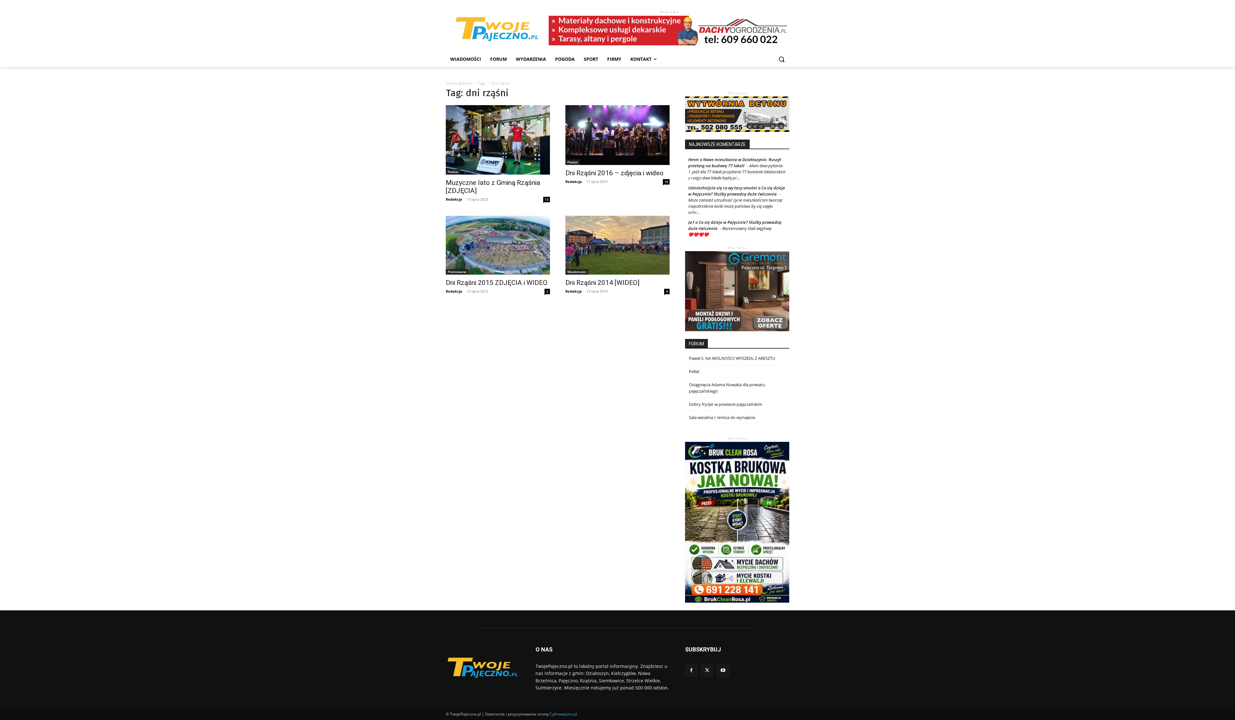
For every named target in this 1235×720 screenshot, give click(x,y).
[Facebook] (691, 670)
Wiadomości (576, 271)
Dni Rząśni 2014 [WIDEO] (602, 283)
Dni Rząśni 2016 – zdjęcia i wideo (614, 173)
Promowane (457, 271)
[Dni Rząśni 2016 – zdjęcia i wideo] (617, 135)
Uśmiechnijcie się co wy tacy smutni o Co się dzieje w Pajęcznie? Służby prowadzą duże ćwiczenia (736, 191)
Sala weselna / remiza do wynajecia (722, 417)
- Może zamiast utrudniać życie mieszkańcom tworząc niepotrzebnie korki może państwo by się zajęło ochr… (735, 203)
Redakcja (454, 199)
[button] (781, 59)
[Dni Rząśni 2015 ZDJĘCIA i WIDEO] (498, 245)
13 (547, 199)
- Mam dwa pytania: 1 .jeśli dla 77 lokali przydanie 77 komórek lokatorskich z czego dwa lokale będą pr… (737, 172)
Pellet (694, 371)
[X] (707, 670)
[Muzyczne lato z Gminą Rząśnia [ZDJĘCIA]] (498, 140)
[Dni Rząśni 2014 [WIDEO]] (617, 245)
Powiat (453, 171)
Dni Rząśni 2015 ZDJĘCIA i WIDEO (496, 283)
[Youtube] (723, 670)
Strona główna (458, 83)
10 (666, 181)
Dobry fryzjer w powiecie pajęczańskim (725, 404)
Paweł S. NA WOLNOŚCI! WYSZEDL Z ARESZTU (732, 358)
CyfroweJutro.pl (563, 714)
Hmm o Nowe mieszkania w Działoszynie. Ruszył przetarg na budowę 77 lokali (734, 163)
